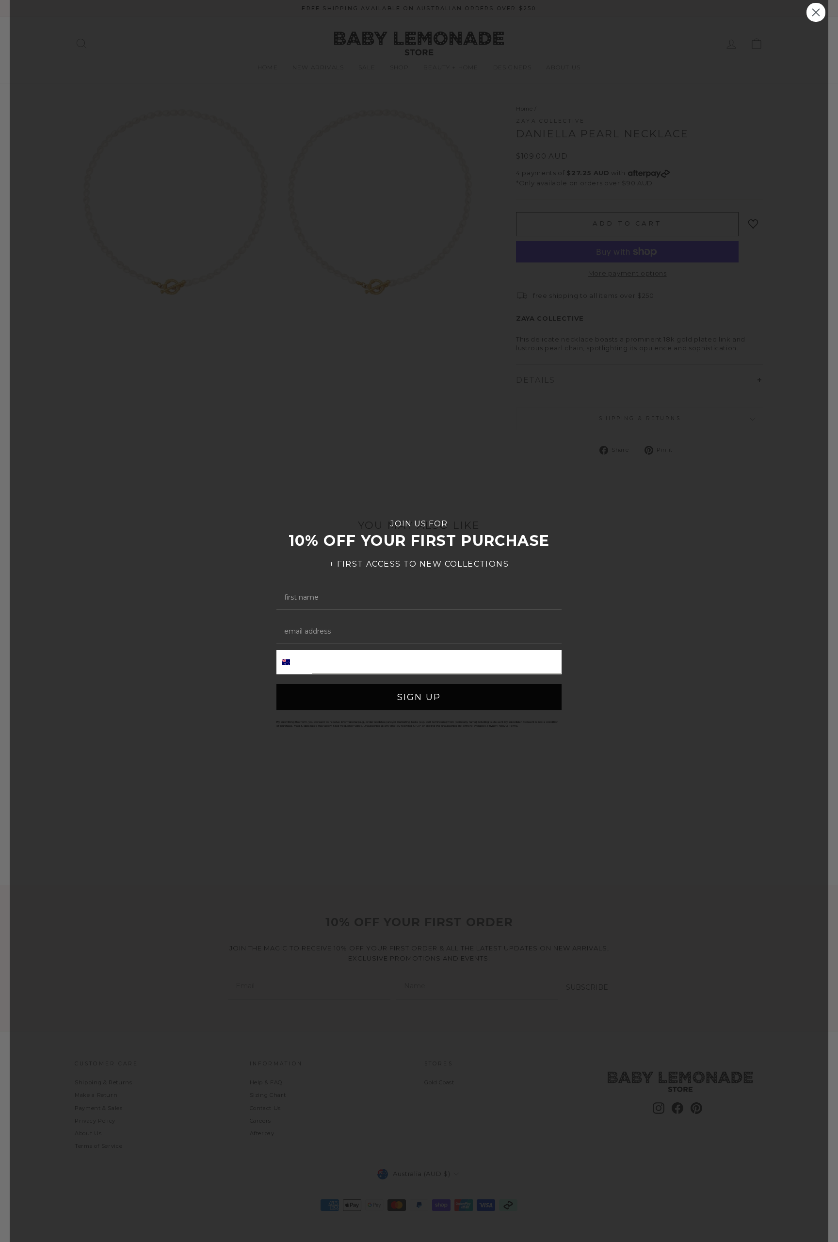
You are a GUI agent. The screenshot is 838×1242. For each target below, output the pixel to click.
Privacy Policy (496, 726)
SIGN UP (419, 697)
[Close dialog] (815, 12)
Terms (513, 726)
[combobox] (294, 662)
